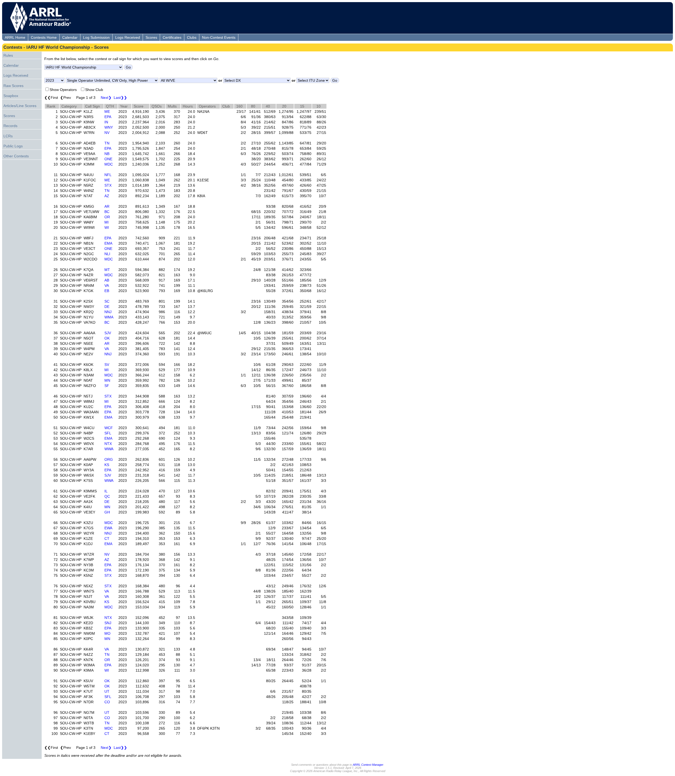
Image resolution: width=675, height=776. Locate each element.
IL (106, 491)
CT (106, 538)
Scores (151, 37)
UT (106, 691)
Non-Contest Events (218, 37)
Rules (8, 55)
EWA (108, 528)
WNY (108, 127)
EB (106, 291)
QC (107, 496)
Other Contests (16, 156)
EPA (107, 117)
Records (10, 126)
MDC (108, 164)
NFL (108, 175)
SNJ (107, 623)
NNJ (108, 312)
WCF (108, 428)
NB (106, 154)
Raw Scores (13, 86)
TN (106, 143)
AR (106, 206)
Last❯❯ (120, 97)
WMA (108, 317)
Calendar (70, 37)
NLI (107, 254)
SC (106, 301)
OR (107, 217)
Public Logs (13, 146)
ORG (108, 459)
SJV (107, 333)
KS (106, 465)
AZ (106, 196)
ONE (108, 159)
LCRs (8, 136)
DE (106, 306)
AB (106, 280)
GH (107, 512)
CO (107, 702)
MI (106, 222)
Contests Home (44, 37)
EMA (108, 243)
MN (107, 380)
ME (107, 111)
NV (106, 132)
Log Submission (96, 37)
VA (106, 285)
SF (106, 386)
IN (106, 122)
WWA (108, 449)
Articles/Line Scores (19, 106)
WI (106, 227)
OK (107, 338)
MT (107, 270)
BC (106, 212)
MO (107, 633)
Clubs (191, 37)
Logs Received (127, 37)
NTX (108, 444)
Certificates (172, 37)
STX (108, 185)
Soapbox (10, 96)
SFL (107, 433)
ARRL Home (15, 37)
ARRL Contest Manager (368, 764)
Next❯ (106, 97)
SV (106, 364)
